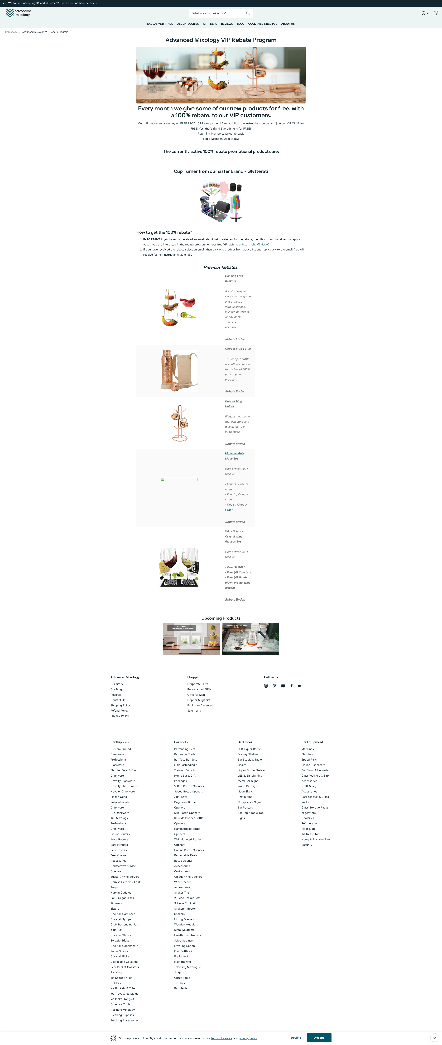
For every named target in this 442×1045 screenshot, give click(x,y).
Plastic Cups (118, 796)
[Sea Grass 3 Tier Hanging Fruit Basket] (191, 638)
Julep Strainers (184, 940)
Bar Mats (116, 972)
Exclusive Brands (160, 23)
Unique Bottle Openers (189, 850)
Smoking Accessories (124, 1020)
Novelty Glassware (122, 781)
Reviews (227, 23)
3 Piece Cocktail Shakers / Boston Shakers (185, 908)
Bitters (114, 908)
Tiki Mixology (119, 818)
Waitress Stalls (310, 834)
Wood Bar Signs (248, 786)
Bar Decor (245, 742)
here (71, 3)
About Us (288, 23)
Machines (307, 749)
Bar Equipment (312, 742)
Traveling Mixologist (187, 967)
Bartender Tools (184, 754)
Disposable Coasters (124, 961)
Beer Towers (118, 850)
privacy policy (248, 1038)
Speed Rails (309, 759)
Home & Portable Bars (315, 839)
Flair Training (182, 961)
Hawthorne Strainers (187, 935)
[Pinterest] (274, 686)
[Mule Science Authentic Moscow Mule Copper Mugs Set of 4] (179, 488)
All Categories (188, 23)
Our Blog (116, 689)
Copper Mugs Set (198, 700)
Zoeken (248, 13)
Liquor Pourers (120, 834)
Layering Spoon (184, 946)
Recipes (115, 694)
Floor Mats (308, 828)
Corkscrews (182, 871)
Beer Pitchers (119, 844)
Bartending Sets (184, 749)
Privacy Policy (119, 716)
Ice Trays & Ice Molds (124, 993)
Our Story (116, 684)
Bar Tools (181, 742)
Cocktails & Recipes (262, 23)
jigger (229, 509)
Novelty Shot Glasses (124, 786)
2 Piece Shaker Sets (187, 898)
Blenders (307, 754)
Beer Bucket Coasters (124, 967)
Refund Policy (119, 710)
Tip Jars (179, 983)
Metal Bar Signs (248, 781)
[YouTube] (283, 685)
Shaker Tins (181, 892)
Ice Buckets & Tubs (122, 988)
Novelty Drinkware (122, 791)
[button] (3, 3)
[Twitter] (299, 686)
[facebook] (291, 685)
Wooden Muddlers (186, 924)
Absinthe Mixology (122, 1009)
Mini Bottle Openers (187, 813)
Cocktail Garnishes (122, 914)
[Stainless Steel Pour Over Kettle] (250, 638)
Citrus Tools (182, 977)
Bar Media (180, 988)
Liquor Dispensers (313, 765)
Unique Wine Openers (188, 876)
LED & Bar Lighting (250, 775)
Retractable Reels (185, 855)
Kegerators (308, 813)
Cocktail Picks (119, 956)
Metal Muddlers (184, 929)
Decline (296, 1037)
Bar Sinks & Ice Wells (314, 770)
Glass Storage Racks (314, 807)
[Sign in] (425, 13)
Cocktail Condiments (124, 946)
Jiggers (179, 972)
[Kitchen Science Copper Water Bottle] (179, 370)
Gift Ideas (210, 23)
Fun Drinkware (119, 813)
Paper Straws (119, 951)
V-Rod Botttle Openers (189, 786)
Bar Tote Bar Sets (185, 759)
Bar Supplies (119, 742)
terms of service (221, 1038)
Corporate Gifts (197, 684)
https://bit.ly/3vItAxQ (255, 244)
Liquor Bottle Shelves (252, 770)
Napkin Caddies (120, 892)
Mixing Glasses (184, 919)
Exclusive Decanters (200, 705)
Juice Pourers (119, 839)
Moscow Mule (234, 453)
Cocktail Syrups (120, 919)
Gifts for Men (196, 694)
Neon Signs (245, 791)
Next (96, 3)
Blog (240, 23)
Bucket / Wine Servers (124, 876)
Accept (319, 1037)
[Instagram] (266, 686)
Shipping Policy (120, 705)
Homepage (11, 31)
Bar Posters (245, 807)
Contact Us (117, 700)
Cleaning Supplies (122, 1015)
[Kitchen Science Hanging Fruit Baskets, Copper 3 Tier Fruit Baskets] (179, 308)
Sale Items (194, 710)
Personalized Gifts (199, 689)
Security (306, 844)
